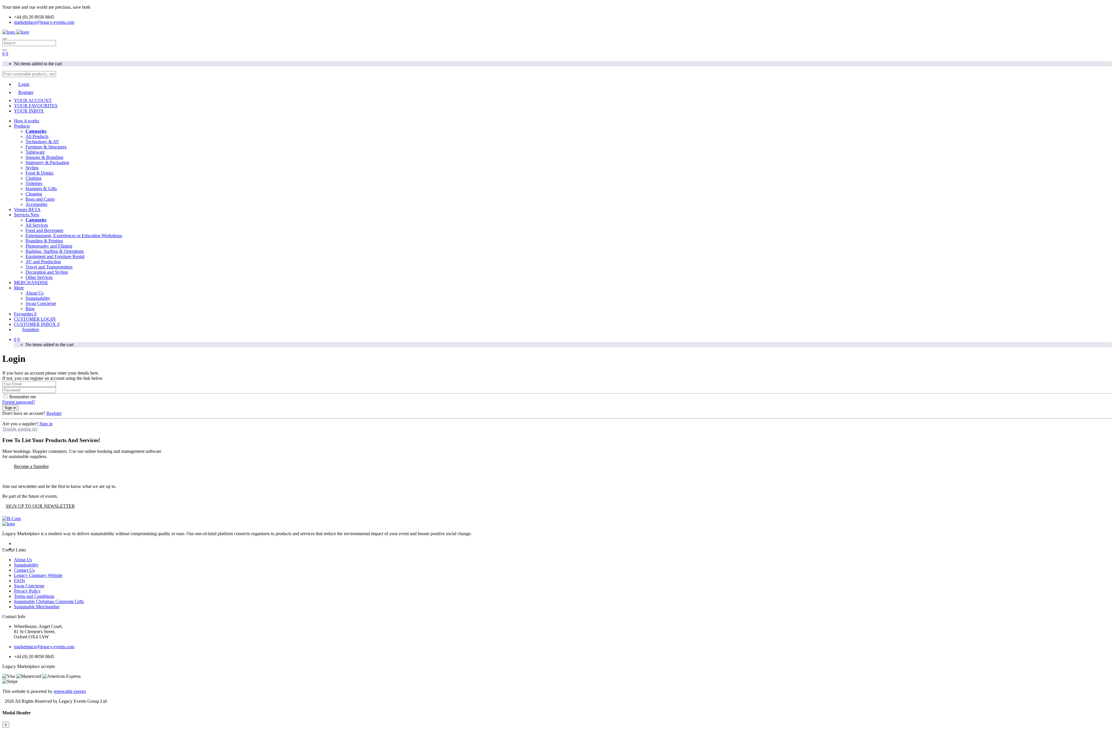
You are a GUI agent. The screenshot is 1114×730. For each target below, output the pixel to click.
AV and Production (43, 261)
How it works (26, 120)
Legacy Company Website (38, 575)
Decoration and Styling (47, 272)
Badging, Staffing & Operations (55, 251)
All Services (37, 225)
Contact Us (24, 570)
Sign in (10, 408)
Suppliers (30, 329)
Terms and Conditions (34, 596)
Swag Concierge (41, 303)
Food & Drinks (39, 172)
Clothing (33, 178)
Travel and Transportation (49, 266)
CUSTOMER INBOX (36, 324)
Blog (30, 308)
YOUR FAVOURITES (35, 105)
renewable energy (70, 691)
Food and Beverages (44, 230)
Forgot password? (18, 401)
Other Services (39, 277)
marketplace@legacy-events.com (44, 22)
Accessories (36, 204)
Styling (32, 167)
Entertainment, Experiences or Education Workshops (74, 235)
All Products (37, 136)
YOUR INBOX (29, 110)
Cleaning (34, 193)
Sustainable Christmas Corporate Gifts (49, 601)
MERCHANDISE (31, 282)
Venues (27, 209)
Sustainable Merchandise (36, 606)
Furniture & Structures (46, 146)
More (19, 287)
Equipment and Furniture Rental (55, 256)
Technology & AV (42, 141)
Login (23, 84)
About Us (35, 292)
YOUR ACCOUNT (33, 100)
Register (25, 92)
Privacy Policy (27, 591)
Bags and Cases (40, 199)
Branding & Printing (44, 240)
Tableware (35, 152)
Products (22, 126)
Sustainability (38, 298)
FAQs (19, 580)
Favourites (25, 313)
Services (26, 214)
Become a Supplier (31, 466)
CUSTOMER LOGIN (35, 319)
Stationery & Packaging (47, 162)
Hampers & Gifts (41, 188)
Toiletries (34, 183)
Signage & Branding (44, 157)
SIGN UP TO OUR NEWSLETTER (40, 506)
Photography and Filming (49, 246)
